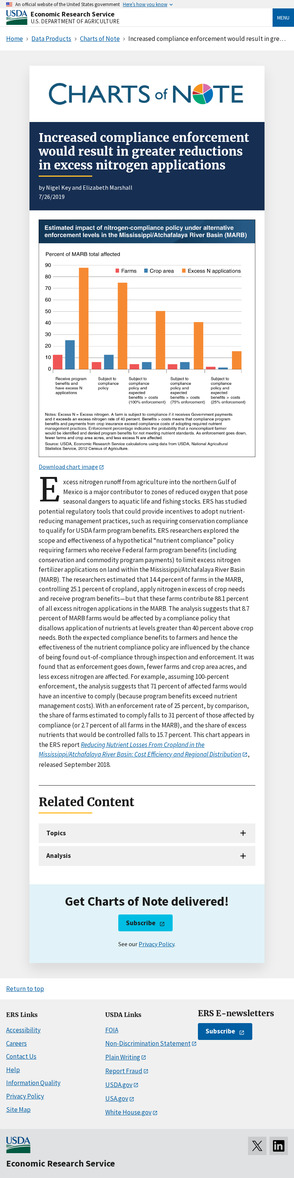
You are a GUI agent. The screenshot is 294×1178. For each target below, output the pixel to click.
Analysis (58, 855)
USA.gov (116, 1098)
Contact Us (21, 1056)
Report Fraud (123, 1071)
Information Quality (33, 1083)
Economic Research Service (72, 14)
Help (13, 1070)
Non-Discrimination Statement (148, 1043)
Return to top (25, 988)
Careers (16, 1043)
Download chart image (68, 466)
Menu (283, 17)
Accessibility (23, 1030)
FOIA (111, 1030)
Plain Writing (122, 1057)
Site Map (18, 1109)
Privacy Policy (156, 944)
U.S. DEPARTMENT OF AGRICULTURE (75, 21)
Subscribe (140, 923)
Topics (56, 833)
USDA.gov (118, 1084)
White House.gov (128, 1112)
